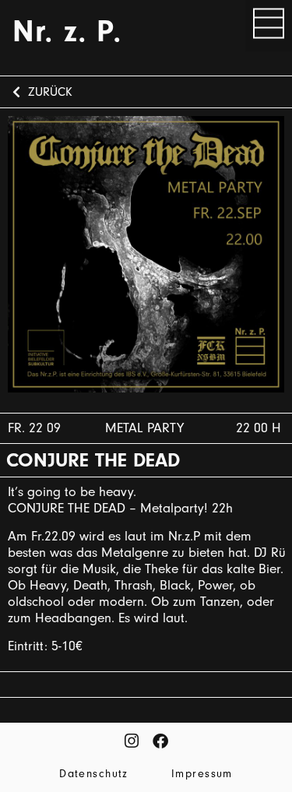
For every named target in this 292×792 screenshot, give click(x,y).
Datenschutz (93, 774)
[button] (268, 25)
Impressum (202, 774)
